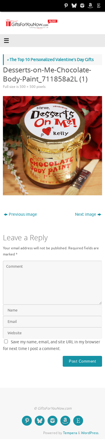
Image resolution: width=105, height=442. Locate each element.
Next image (85, 214)
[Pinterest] (65, 5)
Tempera (70, 433)
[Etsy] (98, 5)
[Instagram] (82, 5)
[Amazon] (90, 5)
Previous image (23, 214)
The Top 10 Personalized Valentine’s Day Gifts (50, 59)
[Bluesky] (73, 5)
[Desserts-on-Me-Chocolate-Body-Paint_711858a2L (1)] (52, 145)
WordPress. (90, 433)
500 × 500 (28, 86)
